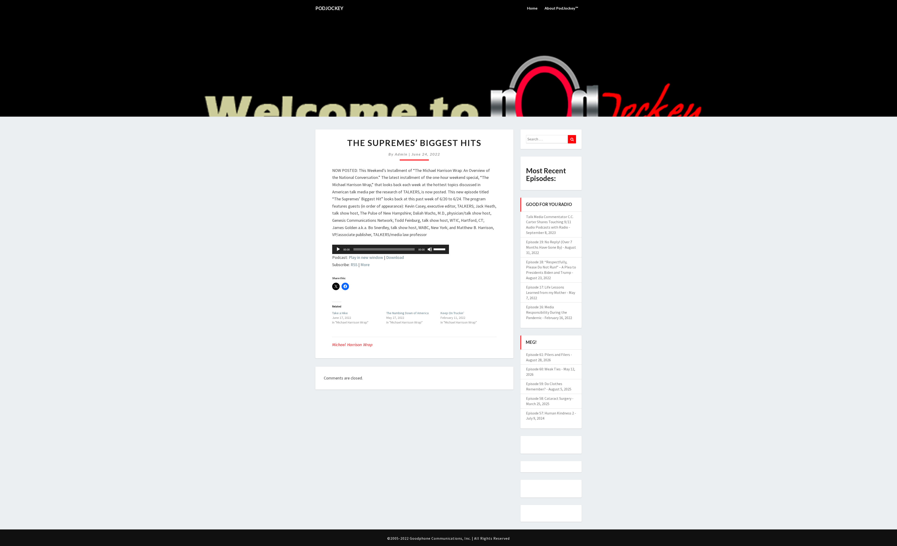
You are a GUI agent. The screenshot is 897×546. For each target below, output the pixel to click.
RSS (354, 264)
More (365, 264)
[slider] (440, 249)
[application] (390, 249)
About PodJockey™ (561, 8)
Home (532, 8)
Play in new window (366, 257)
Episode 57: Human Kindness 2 (550, 413)
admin (401, 154)
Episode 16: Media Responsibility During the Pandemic (546, 312)
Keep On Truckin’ (452, 313)
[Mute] (429, 249)
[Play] (338, 249)
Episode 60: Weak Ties (543, 369)
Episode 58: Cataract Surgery (548, 398)
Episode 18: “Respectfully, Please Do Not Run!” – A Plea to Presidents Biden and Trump (551, 267)
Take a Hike (340, 313)
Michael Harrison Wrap (352, 344)
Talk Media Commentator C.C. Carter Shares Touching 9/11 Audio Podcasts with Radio (549, 222)
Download (395, 257)
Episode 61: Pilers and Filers (548, 354)
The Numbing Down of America (407, 313)
